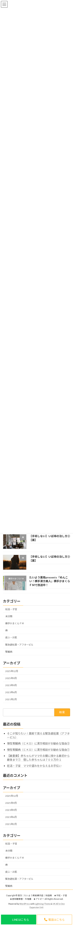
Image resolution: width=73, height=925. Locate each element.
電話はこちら (56, 919)
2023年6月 (11, 692)
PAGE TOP (67, 847)
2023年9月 (11, 685)
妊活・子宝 (11, 609)
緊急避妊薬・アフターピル (19, 644)
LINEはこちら (20, 919)
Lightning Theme (43, 904)
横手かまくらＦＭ (14, 623)
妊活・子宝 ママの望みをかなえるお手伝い (34, 765)
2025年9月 (11, 678)
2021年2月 (11, 699)
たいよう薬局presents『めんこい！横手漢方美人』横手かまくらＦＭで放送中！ (49, 580)
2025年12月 (11, 671)
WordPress (24, 904)
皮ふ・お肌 (11, 637)
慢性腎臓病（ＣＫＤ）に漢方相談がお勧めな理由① (38, 749)
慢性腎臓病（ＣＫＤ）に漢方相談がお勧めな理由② (38, 743)
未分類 (8, 616)
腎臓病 (8, 651)
